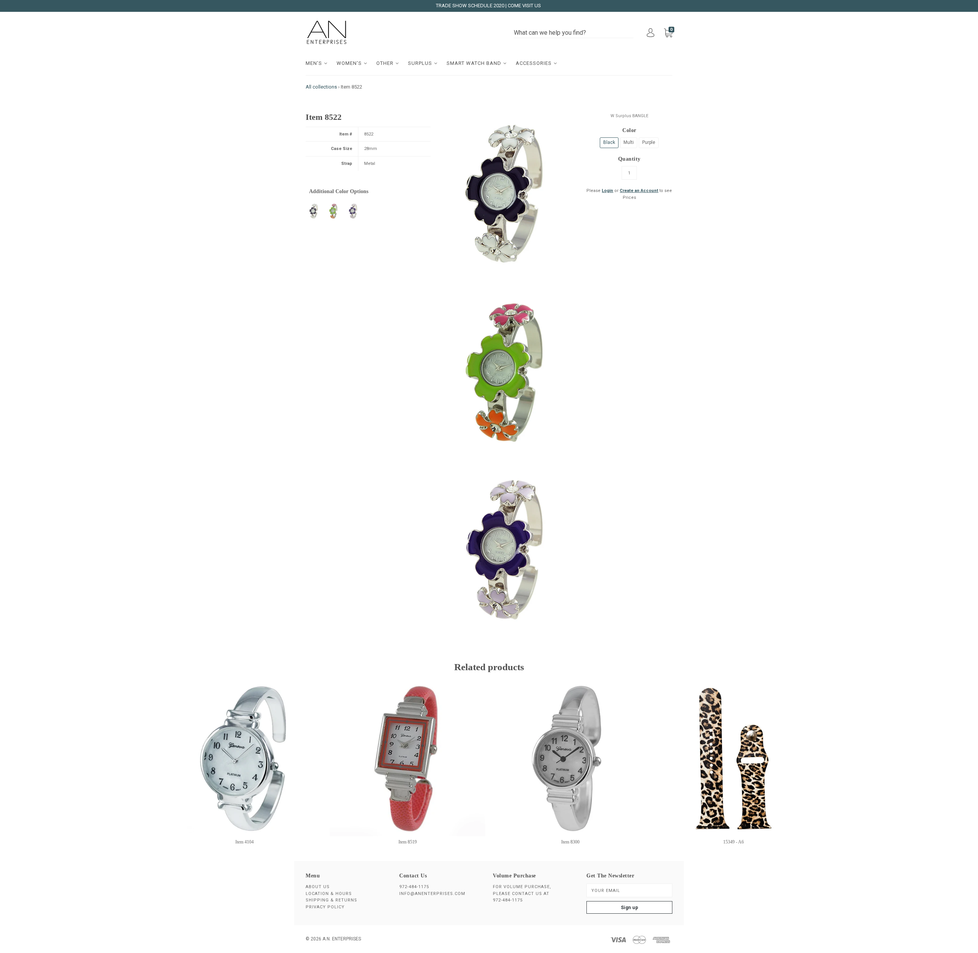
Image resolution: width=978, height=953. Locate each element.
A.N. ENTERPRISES (341, 939)
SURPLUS (421, 63)
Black (609, 142)
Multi (628, 142)
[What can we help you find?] (573, 33)
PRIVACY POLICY (325, 907)
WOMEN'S (350, 63)
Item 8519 (407, 842)
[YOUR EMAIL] (629, 890)
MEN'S (315, 63)
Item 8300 (570, 842)
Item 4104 (244, 842)
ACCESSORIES (534, 63)
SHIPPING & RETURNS (331, 900)
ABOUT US (318, 886)
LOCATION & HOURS (329, 893)
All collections (321, 87)
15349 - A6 (733, 842)
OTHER (385, 63)
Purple (648, 142)
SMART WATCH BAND (475, 63)
